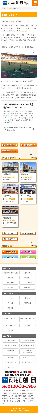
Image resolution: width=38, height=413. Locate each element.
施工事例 (27, 325)
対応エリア (27, 278)
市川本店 (7, 174)
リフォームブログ (10, 340)
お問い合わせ (27, 357)
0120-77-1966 (10, 199)
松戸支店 (7, 195)
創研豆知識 (10, 350)
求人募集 (10, 288)
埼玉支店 (7, 217)
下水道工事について (10, 325)
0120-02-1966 (10, 220)
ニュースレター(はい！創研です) (27, 351)
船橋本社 (25, 174)
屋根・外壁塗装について (27, 319)
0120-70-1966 (28, 177)
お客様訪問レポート (27, 345)
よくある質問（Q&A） (27, 340)
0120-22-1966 (10, 177)
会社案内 (27, 273)
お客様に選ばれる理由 (10, 273)
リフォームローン (10, 362)
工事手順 (10, 330)
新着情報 (10, 278)
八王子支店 (26, 195)
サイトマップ (10, 367)
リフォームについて (10, 318)
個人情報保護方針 (27, 362)
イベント (10, 357)
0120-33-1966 (28, 199)
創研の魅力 (27, 288)
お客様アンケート (10, 345)
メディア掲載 (27, 283)
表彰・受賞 (10, 283)
